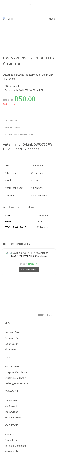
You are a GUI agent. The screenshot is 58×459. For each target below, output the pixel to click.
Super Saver (11, 343)
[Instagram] (49, 305)
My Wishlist (11, 400)
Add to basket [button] (29, 269)
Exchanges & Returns (16, 383)
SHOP (8, 323)
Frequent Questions (16, 372)
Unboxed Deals (13, 332)
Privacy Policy (12, 451)
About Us (10, 434)
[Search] (27, 5)
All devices (10, 349)
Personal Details (14, 417)
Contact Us (11, 440)
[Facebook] (21, 305)
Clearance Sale (12, 338)
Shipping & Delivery (15, 377)
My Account (11, 406)
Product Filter (12, 366)
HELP (8, 356)
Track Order (11, 411)
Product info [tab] (12, 127)
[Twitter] (30, 305)
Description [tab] (11, 120)
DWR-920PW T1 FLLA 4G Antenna (29, 256)
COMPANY (12, 424)
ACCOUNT (12, 390)
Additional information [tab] (19, 134)
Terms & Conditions (16, 445)
